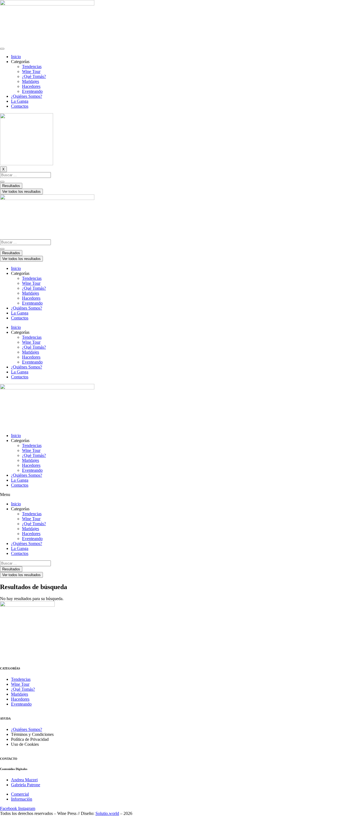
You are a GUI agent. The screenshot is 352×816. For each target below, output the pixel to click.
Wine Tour (31, 71)
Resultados (11, 186)
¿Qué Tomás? (34, 76)
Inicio (16, 56)
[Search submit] (2, 182)
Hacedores (31, 86)
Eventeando (32, 91)
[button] (176, 494)
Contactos (19, 106)
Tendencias (32, 66)
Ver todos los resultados (21, 191)
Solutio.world (107, 813)
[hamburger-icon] (2, 49)
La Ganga (19, 101)
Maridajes (30, 81)
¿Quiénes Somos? (26, 96)
